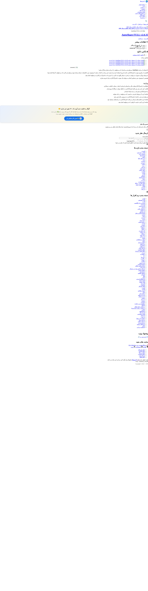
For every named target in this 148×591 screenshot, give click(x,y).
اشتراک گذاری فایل (140, 213)
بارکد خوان (142, 220)
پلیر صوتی (142, 232)
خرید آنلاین (142, 247)
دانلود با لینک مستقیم (138, 55)
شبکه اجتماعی (141, 264)
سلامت (143, 261)
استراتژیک (142, 155)
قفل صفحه (142, 282)
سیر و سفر (142, 263)
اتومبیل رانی (142, 154)
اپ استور (142, 210)
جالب (143, 241)
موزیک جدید (142, 355)
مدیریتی (143, 180)
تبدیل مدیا (142, 235)
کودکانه (143, 176)
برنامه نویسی (141, 222)
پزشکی (143, 229)
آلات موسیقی (141, 200)
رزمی (143, 165)
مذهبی (143, 298)
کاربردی (134, 24)
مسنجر (143, 9)
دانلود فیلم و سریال (140, 251)
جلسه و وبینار (141, 242)
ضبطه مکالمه (141, 273)
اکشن (143, 157)
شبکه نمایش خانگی (140, 266)
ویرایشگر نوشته (141, 324)
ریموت (143, 260)
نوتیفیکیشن (142, 311)
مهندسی (143, 302)
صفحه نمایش (141, 270)
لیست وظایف (141, 290)
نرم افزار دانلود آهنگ (140, 306)
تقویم (143, 238)
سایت (138, 359)
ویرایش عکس (141, 321)
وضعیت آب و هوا (140, 318)
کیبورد (143, 288)
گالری (143, 289)
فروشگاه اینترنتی (140, 279)
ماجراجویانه (142, 177)
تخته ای (143, 161)
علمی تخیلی (142, 170)
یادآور (143, 325)
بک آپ (143, 223)
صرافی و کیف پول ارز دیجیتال (137, 269)
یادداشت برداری (141, 327)
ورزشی (143, 189)
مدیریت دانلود (141, 295)
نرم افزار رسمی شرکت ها (138, 308)
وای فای (143, 315)
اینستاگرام (138, 347)
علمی (143, 277)
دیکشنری (142, 254)
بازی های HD (141, 158)
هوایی (143, 186)
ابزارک (143, 207)
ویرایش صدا (142, 320)
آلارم (144, 201)
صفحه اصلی (142, 4)
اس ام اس (142, 212)
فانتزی (143, 171)
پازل (144, 160)
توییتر (132, 347)
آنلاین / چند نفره (141, 152)
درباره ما (142, 17)
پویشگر (143, 233)
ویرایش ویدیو (141, 323)
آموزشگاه (142, 15)
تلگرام (144, 347)
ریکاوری (143, 258)
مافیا (143, 179)
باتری (143, 219)
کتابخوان (143, 285)
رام (144, 255)
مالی (143, 292)
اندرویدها (142, 1)
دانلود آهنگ (142, 357)
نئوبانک (143, 305)
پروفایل (143, 228)
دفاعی (143, 164)
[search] (146, 21)
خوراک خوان (142, 248)
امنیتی (143, 214)
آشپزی (143, 151)
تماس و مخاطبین (140, 239)
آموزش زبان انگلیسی (139, 203)
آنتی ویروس (142, 206)
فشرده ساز (142, 280)
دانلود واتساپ (141, 354)
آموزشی (143, 204)
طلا (144, 276)
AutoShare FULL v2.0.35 (135, 34)
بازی (144, 6)
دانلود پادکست (141, 250)
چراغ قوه (142, 244)
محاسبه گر (142, 293)
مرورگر (143, 299)
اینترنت (143, 217)
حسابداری (142, 245)
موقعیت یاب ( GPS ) (140, 304)
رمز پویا (143, 257)
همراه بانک (142, 10)
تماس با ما (142, 16)
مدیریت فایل (142, 296)
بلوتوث (143, 225)
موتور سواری (141, 182)
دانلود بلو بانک (141, 349)
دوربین (143, 252)
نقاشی (143, 309)
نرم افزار (142, 7)
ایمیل (143, 216)
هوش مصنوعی (141, 12)
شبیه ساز (142, 168)
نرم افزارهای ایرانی (140, 13)
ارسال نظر (129, 141)
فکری (143, 173)
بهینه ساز (142, 226)
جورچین (143, 163)
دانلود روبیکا (142, 352)
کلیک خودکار (142, 286)
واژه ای (143, 187)
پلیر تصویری (142, 231)
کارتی (143, 174)
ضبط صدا (142, 271)
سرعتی (143, 167)
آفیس (143, 198)
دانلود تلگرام (142, 351)
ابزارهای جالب (141, 209)
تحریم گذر (142, 236)
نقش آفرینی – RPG (140, 183)
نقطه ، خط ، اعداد (140, 184)
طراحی (143, 274)
